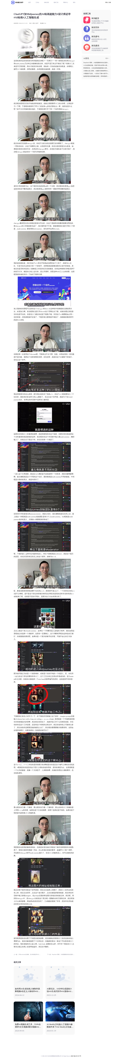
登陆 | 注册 (108, 2)
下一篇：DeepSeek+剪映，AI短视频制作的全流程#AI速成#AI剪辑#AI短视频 (66, 954)
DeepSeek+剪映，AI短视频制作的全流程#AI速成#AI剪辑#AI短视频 (96, 62)
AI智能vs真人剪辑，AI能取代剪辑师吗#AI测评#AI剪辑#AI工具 (96, 70)
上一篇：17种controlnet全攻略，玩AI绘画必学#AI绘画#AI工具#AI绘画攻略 (33, 954)
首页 (29, 2)
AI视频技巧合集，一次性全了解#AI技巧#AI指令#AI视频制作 (96, 73)
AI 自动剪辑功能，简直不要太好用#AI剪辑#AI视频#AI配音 (96, 65)
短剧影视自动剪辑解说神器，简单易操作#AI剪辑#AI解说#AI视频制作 (96, 76)
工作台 (37, 2)
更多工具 (56, 2)
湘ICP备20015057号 (76, 1056)
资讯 (74, 2)
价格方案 (46, 2)
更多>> (107, 58)
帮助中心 (65, 2)
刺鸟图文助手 (19, 2)
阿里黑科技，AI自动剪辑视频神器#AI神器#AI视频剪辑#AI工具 (96, 68)
